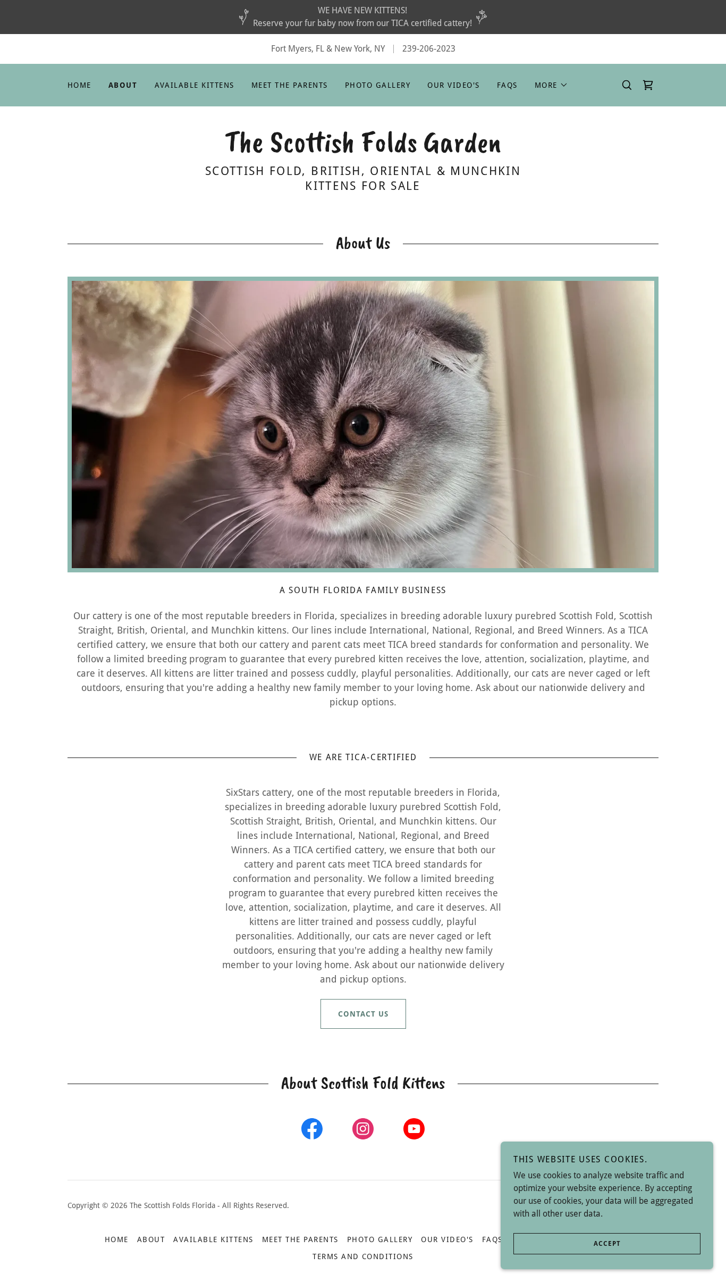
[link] (363, 149)
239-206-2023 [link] (428, 49)
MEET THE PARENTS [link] (289, 85)
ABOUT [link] (123, 85)
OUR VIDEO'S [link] (453, 85)
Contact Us (363, 1014)
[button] (551, 85)
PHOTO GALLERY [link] (377, 85)
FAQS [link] (507, 85)
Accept (607, 1243)
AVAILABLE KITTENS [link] (194, 85)
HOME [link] (79, 85)
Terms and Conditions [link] (363, 1256)
